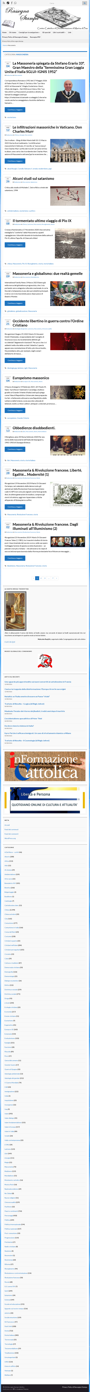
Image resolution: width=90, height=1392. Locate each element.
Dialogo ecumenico (11, 981)
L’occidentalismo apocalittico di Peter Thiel (23, 718)
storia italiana (48, 264)
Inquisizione (9, 1100)
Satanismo (34, 182)
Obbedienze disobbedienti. (34, 428)
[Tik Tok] (8, 2)
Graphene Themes (22, 1389)
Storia (52, 224)
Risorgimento (46, 224)
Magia (7, 1162)
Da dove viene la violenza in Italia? (19, 726)
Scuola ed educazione (12, 1304)
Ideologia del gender (21, 329)
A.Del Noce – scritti (12, 852)
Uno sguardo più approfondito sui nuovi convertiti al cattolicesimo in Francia (38, 682)
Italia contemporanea (12, 1140)
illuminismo (11, 566)
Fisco (6, 1056)
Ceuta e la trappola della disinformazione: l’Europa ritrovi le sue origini (35, 689)
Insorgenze (9, 1105)
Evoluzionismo (10, 1038)
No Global (8, 1193)
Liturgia (21, 135)
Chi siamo (12, 32)
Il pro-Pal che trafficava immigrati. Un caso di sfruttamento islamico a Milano (38, 733)
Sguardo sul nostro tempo (14, 1309)
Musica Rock (9, 1184)
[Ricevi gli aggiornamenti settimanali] (15, 2)
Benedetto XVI (10, 883)
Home (4, 32)
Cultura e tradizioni (11, 963)
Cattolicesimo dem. (12, 905)
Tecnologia (9, 1344)
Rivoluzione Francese (25, 514)
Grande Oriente (23, 418)
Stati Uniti (8, 1326)
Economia (8, 1012)
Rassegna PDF (35, 37)
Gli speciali (46, 32)
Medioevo (8, 1171)
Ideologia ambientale (12, 1074)
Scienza (7, 1300)
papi (50, 169)
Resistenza (9, 1260)
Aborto (7, 857)
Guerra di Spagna (11, 1069)
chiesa (9, 264)
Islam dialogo (9, 1118)
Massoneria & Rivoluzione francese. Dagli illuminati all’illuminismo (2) (45, 526)
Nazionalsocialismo (11, 1189)
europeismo (11, 418)
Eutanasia (8, 1034)
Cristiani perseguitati (12, 950)
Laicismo (30, 224)
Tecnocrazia (9, 1340)
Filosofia (8, 1052)
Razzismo (8, 1251)
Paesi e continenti (11, 1211)
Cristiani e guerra (11, 941)
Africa (7, 861)
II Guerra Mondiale (11, 1083)
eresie (35, 169)
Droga (7, 998)
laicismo (21, 368)
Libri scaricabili (59, 32)
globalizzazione (21, 311)
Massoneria (18, 75)
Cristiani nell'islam (11, 945)
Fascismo (8, 1047)
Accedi (7, 825)
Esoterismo (9, 1021)
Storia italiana (42, 431)
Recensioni (9, 1255)
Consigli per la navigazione (29, 32)
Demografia (9, 972)
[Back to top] (85, 1387)
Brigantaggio (9, 892)
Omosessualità (47, 329)
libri (8, 460)
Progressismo (10, 1238)
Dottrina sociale (10, 994)
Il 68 (6, 1087)
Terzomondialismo (11, 1348)
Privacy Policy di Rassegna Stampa (15, 37)
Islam (6, 1114)
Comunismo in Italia (12, 928)
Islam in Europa (10, 1127)
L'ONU (7, 1145)
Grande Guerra (10, 1065)
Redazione (9, 75)
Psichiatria (8, 1242)
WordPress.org (10, 838)
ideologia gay (12, 368)
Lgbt (26, 368)
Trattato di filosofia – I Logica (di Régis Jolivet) (24, 704)
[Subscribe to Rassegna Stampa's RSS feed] (4, 2)
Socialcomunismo (11, 1317)
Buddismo (8, 896)
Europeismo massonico (31, 378)
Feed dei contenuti (11, 829)
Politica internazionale (13, 1224)
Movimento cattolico (12, 1180)
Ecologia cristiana (11, 1007)
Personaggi (9, 1216)
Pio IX (24, 264)
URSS (7, 1362)
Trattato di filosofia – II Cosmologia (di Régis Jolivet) (27, 740)
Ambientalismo (10, 874)
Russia (7, 1282)
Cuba (6, 959)
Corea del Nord (10, 932)
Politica (7, 1220)
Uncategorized (10, 1357)
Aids (6, 865)
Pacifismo (8, 1207)
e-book (7, 1003)
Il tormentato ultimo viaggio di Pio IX (42, 221)
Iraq (6, 1109)
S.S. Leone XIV (10, 1286)
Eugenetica (9, 1025)
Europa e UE (26, 381)
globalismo (11, 311)
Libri (23, 431)
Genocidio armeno (11, 1060)
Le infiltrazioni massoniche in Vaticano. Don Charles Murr (47, 129)
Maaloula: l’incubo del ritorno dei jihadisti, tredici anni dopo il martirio (35, 711)
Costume (8, 936)
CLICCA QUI (10, 642)
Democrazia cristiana (12, 967)
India (6, 1096)
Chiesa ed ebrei (10, 914)
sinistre (7, 1313)
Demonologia (9, 976)
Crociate (8, 954)
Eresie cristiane (10, 1016)
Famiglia (7, 1043)
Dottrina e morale (11, 990)
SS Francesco (9, 1322)
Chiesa (17, 135)
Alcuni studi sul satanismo (33, 178)
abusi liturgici (12, 169)
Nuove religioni (10, 1198)
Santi (6, 1291)
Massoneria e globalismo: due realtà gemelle (48, 273)
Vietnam (8, 1371)
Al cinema (8, 870)
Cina (6, 919)
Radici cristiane (10, 1247)
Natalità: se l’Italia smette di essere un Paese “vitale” (27, 696)
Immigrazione (9, 1091)
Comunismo (9, 923)
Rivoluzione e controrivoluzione (16, 1273)
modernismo (43, 169)
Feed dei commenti (11, 834)
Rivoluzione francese (29, 478)
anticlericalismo (13, 211)
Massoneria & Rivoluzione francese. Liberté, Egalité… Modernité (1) (47, 472)
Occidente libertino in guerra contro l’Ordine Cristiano (48, 323)
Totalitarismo (9, 1353)
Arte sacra (8, 879)
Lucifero (32, 211)
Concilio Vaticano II (25, 169)
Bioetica (8, 888)
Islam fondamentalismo (13, 1122)
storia (40, 264)
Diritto (7, 985)
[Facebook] (12, 2)
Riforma (7, 1264)
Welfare (7, 1375)
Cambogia (8, 901)
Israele (7, 1136)
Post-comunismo (11, 1233)
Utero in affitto (10, 1366)
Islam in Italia (9, 1131)
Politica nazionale (11, 1229)
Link (69, 32)
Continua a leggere (15, 110)
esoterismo (11, 117)
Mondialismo (35, 277)
